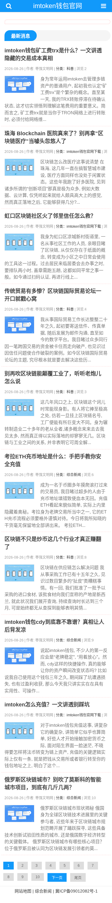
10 (38, 877)
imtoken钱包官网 (57, 6)
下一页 (57, 878)
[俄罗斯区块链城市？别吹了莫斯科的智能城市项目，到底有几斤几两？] (19, 813)
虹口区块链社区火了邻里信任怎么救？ (50, 216)
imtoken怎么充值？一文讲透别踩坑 (47, 705)
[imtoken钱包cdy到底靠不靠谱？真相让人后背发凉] (19, 656)
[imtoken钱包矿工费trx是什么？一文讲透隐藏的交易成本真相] (19, 84)
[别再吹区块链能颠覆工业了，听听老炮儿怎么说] (19, 407)
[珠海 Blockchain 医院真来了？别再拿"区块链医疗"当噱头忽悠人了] (19, 167)
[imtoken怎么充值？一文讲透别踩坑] (19, 730)
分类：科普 (65, 69)
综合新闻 (43, 891)
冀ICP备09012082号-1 (76, 891)
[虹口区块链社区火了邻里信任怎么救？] (19, 242)
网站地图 (23, 891)
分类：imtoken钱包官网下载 (78, 152)
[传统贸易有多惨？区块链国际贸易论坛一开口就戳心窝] (19, 325)
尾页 (78, 878)
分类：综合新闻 (68, 475)
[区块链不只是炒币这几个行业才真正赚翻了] (19, 573)
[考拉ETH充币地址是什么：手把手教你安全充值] (19, 490)
